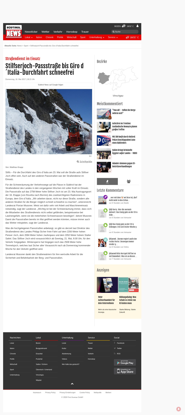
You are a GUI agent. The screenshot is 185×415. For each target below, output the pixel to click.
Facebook (120, 343)
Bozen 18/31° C (124, 26)
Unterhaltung (95, 37)
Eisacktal (39, 354)
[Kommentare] (107, 181)
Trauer (85, 31)
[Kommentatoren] (129, 181)
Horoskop (71, 31)
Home (19, 46)
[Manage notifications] (178, 409)
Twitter (119, 348)
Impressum (37, 392)
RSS (118, 354)
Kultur (64, 348)
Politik (60, 37)
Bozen (38, 343)
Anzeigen (103, 270)
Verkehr (57, 31)
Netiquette (97, 392)
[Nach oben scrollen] (72, 384)
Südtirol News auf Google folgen (50, 85)
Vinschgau (40, 375)
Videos (64, 359)
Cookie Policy (85, 392)
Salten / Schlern (42, 364)
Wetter (45, 31)
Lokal (27, 37)
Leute (64, 343)
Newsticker (31, 31)
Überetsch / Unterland (44, 370)
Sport (82, 37)
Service (111, 37)
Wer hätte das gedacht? (70, 364)
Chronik (49, 37)
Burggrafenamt (41, 348)
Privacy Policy (50, 392)
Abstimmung (66, 354)
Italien (39, 37)
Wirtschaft (71, 37)
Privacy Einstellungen (68, 392)
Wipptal (38, 380)
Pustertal (39, 359)
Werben (108, 392)
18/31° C (134, 37)
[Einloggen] (137, 25)
